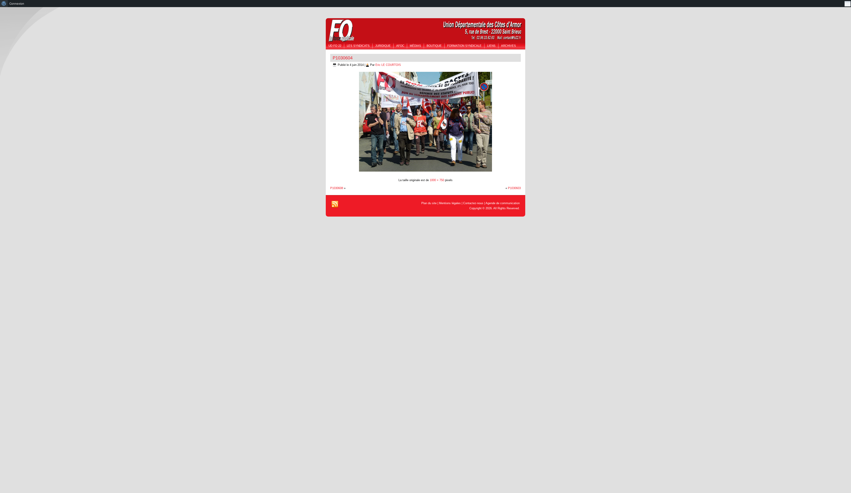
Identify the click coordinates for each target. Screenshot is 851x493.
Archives (508, 45)
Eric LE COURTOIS (388, 65)
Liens (491, 45)
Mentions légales (450, 203)
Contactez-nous (473, 203)
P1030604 (343, 57)
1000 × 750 (437, 180)
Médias (415, 45)
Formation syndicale (464, 45)
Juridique (383, 45)
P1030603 (514, 188)
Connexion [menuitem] (16, 3)
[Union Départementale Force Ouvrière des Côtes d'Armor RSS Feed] (334, 204)
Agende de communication (503, 203)
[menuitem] (4, 3)
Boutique (434, 45)
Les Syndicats (358, 45)
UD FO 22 (334, 45)
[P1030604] (425, 172)
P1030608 (336, 188)
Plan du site (429, 203)
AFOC (400, 45)
